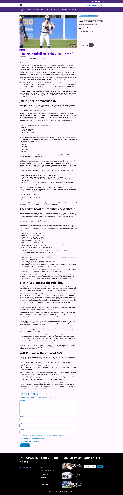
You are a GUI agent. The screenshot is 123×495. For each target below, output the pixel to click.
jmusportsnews (23, 56)
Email (21, 423)
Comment (23, 400)
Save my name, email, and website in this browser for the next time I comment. (42, 435)
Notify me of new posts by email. (30, 441)
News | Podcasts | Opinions (94, 5)
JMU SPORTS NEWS (29, 459)
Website (22, 429)
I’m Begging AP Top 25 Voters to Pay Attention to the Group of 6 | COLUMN (77, 485)
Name (22, 416)
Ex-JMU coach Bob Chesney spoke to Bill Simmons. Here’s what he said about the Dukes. (77, 466)
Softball (22, 50)
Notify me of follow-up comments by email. (33, 438)
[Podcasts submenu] (75, 9)
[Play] (91, 45)
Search (86, 464)
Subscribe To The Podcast (88, 16)
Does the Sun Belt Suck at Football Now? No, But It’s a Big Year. (77, 475)
